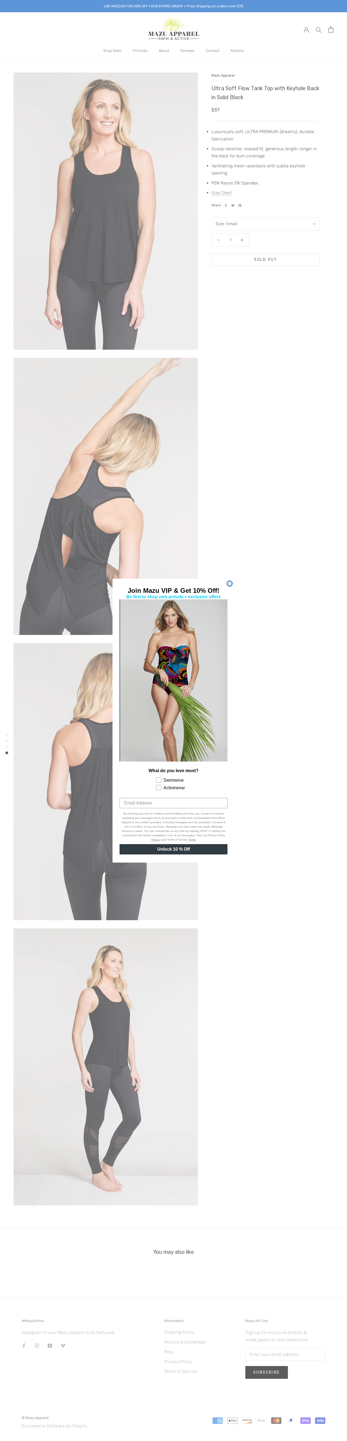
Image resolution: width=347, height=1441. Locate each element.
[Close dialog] (229, 583)
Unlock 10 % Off (173, 849)
